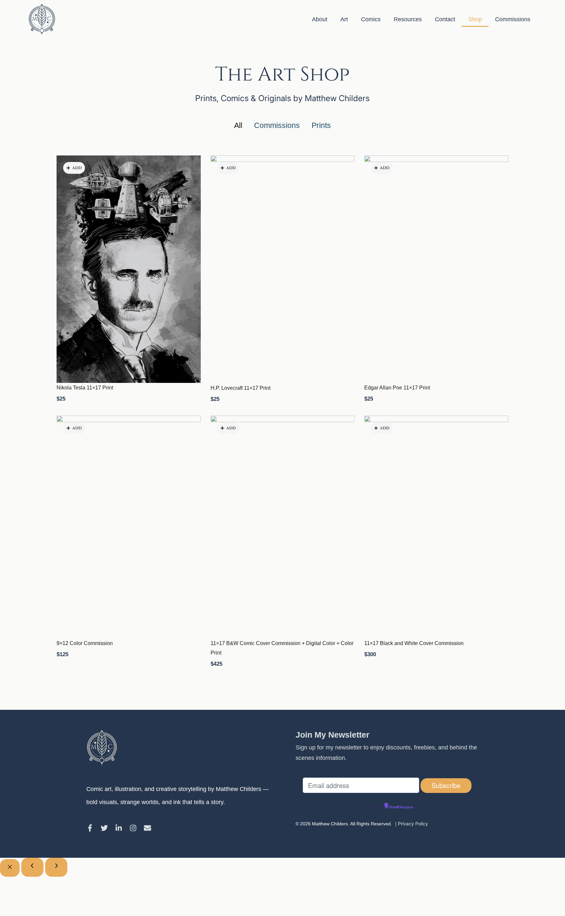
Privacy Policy (413, 823)
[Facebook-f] (90, 828)
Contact (445, 19)
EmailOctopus (401, 807)
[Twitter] (104, 828)
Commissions (512, 19)
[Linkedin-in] (118, 828)
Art (344, 19)
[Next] (56, 867)
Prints (321, 125)
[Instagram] (133, 828)
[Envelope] (147, 828)
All (238, 125)
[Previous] (32, 867)
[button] (74, 168)
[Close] (10, 868)
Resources (408, 19)
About (319, 19)
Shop (475, 19)
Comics (371, 19)
